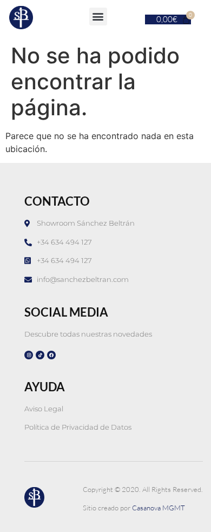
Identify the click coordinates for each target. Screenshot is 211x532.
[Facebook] (51, 355)
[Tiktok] (40, 355)
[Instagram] (28, 355)
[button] (98, 16)
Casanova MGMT (158, 507)
